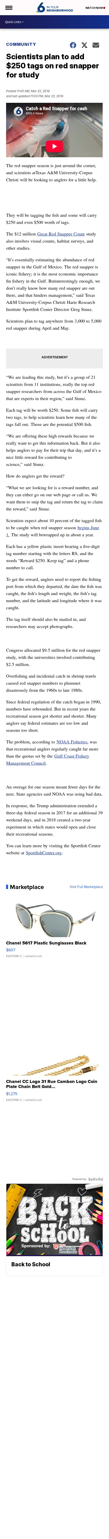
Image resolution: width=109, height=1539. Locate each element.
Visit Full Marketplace (86, 887)
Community (21, 44)
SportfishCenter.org (44, 853)
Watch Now (94, 7)
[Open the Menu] (8, 7)
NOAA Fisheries (72, 742)
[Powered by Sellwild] (95, 1179)
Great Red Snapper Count (61, 234)
